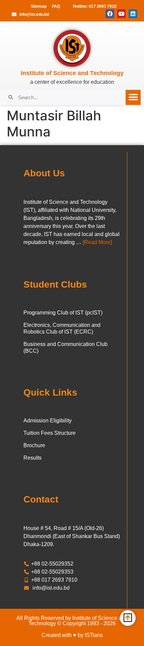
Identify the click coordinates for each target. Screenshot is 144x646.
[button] (133, 97)
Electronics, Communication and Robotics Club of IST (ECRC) (61, 328)
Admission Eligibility (47, 420)
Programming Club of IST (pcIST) (62, 312)
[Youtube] (121, 13)
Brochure (34, 445)
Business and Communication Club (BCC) (65, 347)
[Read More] (97, 242)
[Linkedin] (133, 13)
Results (32, 458)
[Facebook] (109, 13)
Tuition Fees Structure (49, 433)
